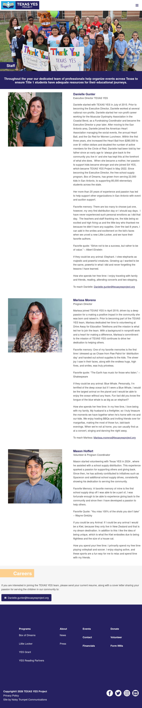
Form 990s (117, 646)
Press (63, 643)
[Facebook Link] (109, 693)
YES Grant (25, 652)
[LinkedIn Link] (135, 693)
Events (87, 629)
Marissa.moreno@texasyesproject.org (115, 437)
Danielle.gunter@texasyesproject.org (114, 286)
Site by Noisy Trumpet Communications (25, 699)
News (63, 635)
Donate (115, 629)
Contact (87, 637)
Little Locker (25, 643)
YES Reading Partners (31, 660)
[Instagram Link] (127, 693)
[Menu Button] (137, 6)
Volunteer (116, 637)
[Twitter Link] (118, 693)
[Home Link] (20, 5)
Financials (89, 646)
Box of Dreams (27, 635)
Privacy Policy (11, 695)
